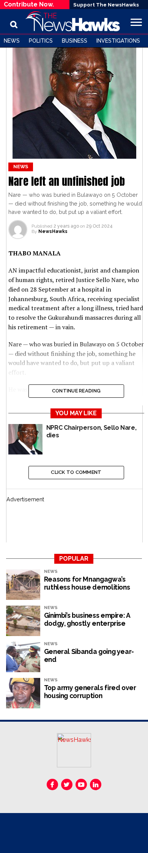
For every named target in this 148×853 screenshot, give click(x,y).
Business (74, 41)
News (12, 41)
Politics (41, 41)
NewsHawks (53, 231)
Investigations (118, 41)
